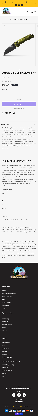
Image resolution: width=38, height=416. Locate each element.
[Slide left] (15, 69)
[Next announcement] (36, 4)
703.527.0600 (30, 2)
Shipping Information (7, 313)
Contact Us (4, 308)
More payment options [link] (19, 108)
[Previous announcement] (2, 4)
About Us (4, 291)
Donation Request (6, 302)
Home (11, 19)
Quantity (5, 89)
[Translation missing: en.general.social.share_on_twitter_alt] (10, 113)
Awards (3, 299)
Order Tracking (5, 319)
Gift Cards (4, 331)
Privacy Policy (5, 322)
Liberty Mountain (6, 342)
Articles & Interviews (7, 297)
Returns (4, 316)
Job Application (5, 305)
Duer (3, 376)
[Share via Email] (6, 113)
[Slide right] (23, 69)
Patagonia (4, 354)
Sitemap (4, 328)
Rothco (3, 345)
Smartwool (4, 351)
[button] (35, 11)
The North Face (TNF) (7, 357)
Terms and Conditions (7, 325)
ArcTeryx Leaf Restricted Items (9, 294)
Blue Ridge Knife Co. (7, 371)
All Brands (4, 374)
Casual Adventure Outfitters (16, 407)
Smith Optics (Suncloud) (8, 365)
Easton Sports (5, 368)
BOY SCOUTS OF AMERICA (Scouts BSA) (11, 362)
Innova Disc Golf (6, 348)
